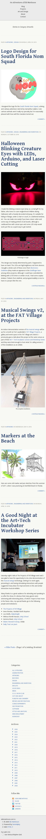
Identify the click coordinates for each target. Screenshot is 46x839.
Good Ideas (16, 688)
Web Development (18, 714)
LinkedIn (18, 809)
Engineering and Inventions (29, 132)
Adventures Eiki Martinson (23, 2)
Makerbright (15, 614)
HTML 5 (10, 827)
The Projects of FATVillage (12, 609)
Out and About (17, 696)
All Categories (17, 670)
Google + (18, 806)
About (23, 14)
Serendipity (16, 824)
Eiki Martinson (14, 822)
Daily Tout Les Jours (10, 624)
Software (15, 709)
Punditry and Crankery (20, 698)
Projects (23, 9)
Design (16, 42)
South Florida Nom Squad (29, 106)
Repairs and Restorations (21, 701)
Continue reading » (38, 286)
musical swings (9, 581)
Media (14, 691)
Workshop (15, 716)
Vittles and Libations (19, 711)
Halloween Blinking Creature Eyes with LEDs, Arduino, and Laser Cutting (23, 154)
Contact (23, 17)
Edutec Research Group (11, 622)
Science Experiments (19, 704)
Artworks (9, 42)
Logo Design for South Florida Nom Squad (22, 56)
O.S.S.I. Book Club (18, 693)
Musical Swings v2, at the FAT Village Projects (22, 315)
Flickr (17, 801)
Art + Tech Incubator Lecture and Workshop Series (27, 340)
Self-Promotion (17, 706)
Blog (23, 6)
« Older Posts (9, 647)
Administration (17, 673)
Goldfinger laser (35, 270)
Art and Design (23, 11)
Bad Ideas (15, 678)
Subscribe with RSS (21, 798)
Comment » (41, 119)
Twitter (17, 804)
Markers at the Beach (18, 438)
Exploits (15, 686)
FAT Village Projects (33, 332)
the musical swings (32, 329)
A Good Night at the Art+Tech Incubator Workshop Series (20, 523)
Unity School (24, 617)
